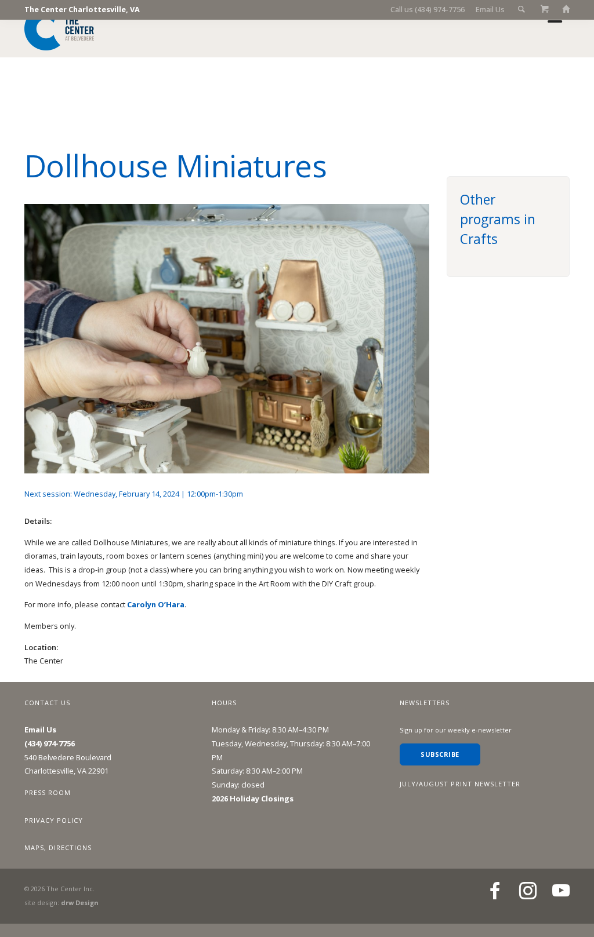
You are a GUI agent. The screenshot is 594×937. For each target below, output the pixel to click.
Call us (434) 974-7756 (427, 9)
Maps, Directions (58, 847)
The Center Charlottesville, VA (82, 9)
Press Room (47, 792)
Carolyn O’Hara (155, 604)
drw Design (79, 902)
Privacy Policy (53, 820)
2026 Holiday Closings (253, 798)
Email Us (490, 9)
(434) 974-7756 (49, 743)
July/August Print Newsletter (460, 783)
